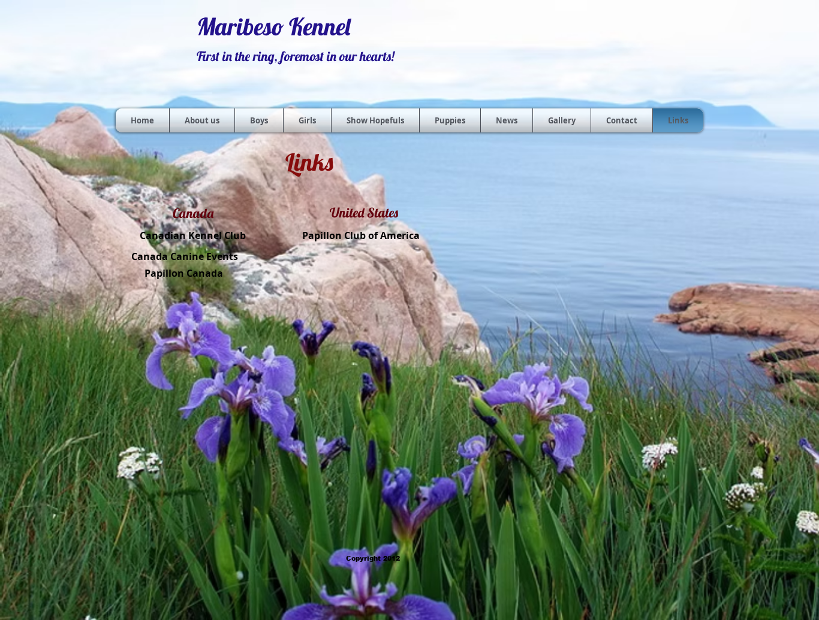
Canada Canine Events (184, 256)
